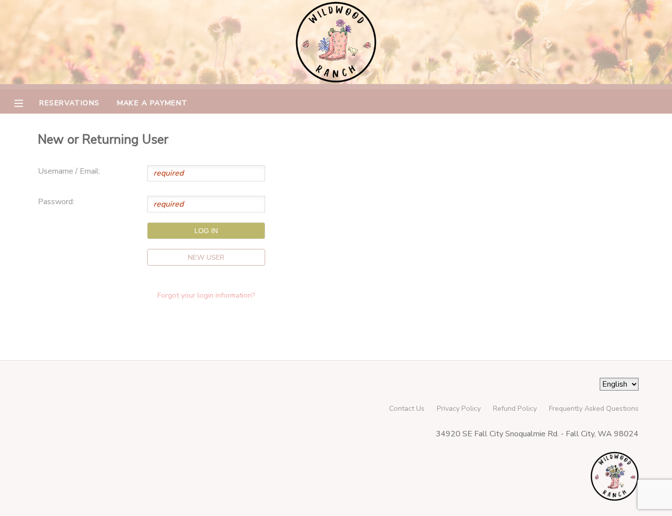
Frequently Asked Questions (594, 408)
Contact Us (407, 408)
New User (206, 257)
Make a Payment (152, 103)
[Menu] (26, 102)
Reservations (69, 103)
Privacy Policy (459, 408)
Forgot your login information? (206, 295)
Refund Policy (515, 408)
